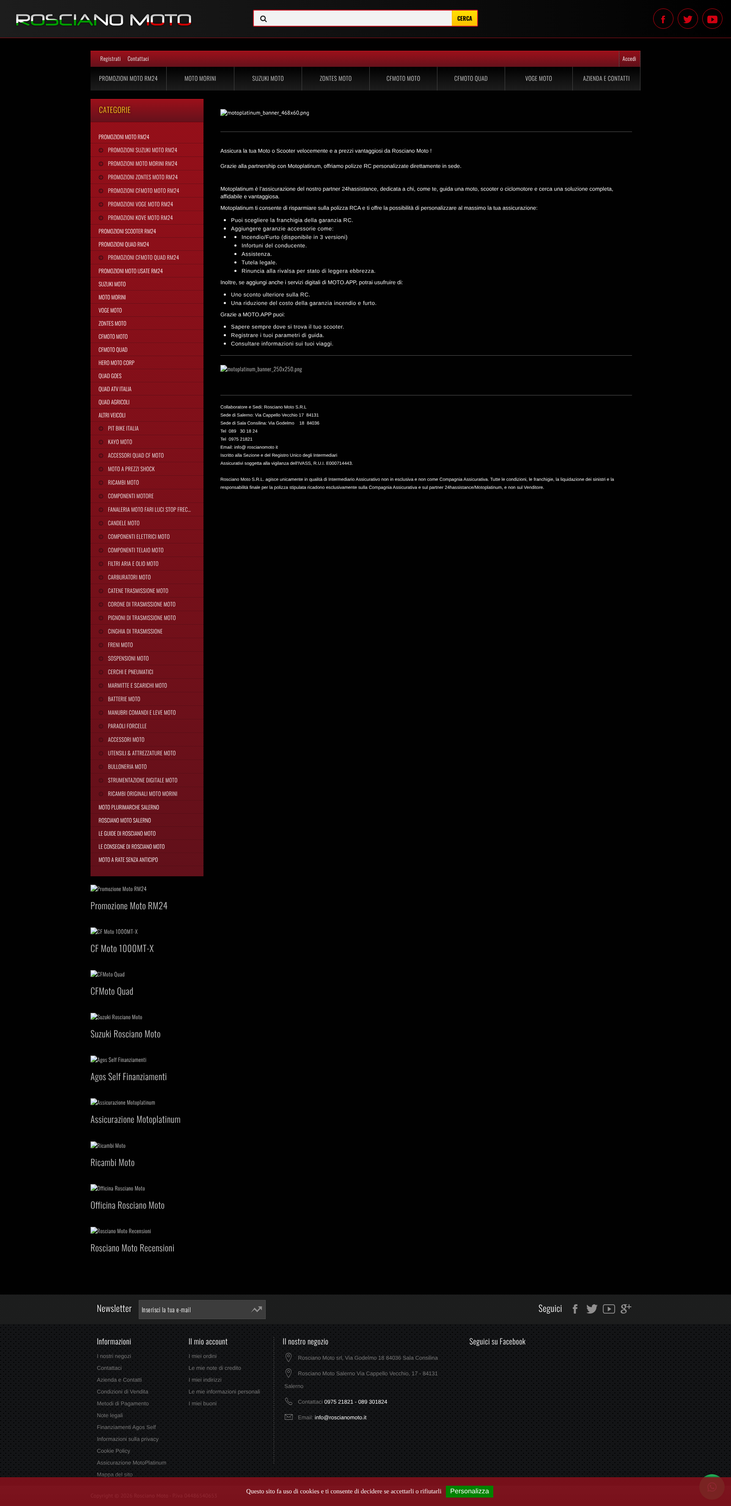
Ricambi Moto (123, 482)
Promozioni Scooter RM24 (127, 231)
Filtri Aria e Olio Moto (133, 563)
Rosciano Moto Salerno (125, 820)
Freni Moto (120, 644)
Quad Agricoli (114, 402)
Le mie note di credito (215, 1368)
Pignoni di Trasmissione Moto (141, 617)
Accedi (629, 58)
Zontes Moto (336, 78)
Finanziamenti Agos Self (126, 1427)
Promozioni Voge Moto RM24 (140, 204)
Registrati (110, 58)
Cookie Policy (113, 1451)
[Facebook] (663, 18)
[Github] (712, 18)
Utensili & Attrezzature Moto (141, 753)
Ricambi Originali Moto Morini (142, 793)
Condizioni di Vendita (122, 1391)
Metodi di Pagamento (123, 1403)
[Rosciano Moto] (121, 13)
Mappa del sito (115, 1474)
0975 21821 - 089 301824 (355, 1402)
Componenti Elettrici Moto (138, 536)
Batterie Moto (123, 698)
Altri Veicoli (112, 415)
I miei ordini (203, 1356)
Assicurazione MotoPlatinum (131, 1462)
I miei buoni (203, 1403)
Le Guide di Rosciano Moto (127, 833)
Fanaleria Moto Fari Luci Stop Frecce (150, 509)
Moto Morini (200, 78)
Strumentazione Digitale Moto (142, 780)
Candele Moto (123, 522)
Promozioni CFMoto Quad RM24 (143, 257)
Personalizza (469, 1491)
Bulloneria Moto (127, 766)
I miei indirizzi (205, 1380)
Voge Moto (538, 78)
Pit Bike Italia (123, 428)
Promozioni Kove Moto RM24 (140, 217)
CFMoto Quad (471, 78)
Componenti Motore (130, 495)
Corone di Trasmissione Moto (141, 604)
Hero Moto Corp (117, 362)
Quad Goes (110, 375)
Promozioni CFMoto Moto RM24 (143, 190)
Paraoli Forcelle (126, 725)
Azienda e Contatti (606, 78)
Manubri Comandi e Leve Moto (141, 712)
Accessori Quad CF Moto (135, 455)
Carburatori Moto (129, 577)
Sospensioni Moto (127, 658)
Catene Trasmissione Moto (137, 590)
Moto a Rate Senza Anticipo (128, 859)
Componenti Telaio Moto (135, 550)
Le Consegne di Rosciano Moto (132, 846)
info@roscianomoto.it (340, 1417)
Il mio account (208, 1341)
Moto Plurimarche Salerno (129, 807)
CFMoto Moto (403, 78)
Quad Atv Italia (115, 388)
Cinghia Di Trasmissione (134, 631)
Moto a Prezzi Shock (131, 468)
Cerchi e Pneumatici (130, 671)
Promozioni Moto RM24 (128, 78)
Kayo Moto (119, 441)
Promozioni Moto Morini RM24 (142, 163)
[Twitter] (688, 18)
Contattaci (138, 58)
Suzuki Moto (268, 78)
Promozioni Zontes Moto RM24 (142, 177)
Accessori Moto (125, 739)
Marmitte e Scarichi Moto (137, 685)
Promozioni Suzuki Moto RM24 (142, 149)
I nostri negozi (114, 1356)
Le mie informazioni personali (224, 1391)
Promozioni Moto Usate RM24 (131, 270)
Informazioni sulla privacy (128, 1439)
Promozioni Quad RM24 (124, 244)
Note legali (110, 1415)
